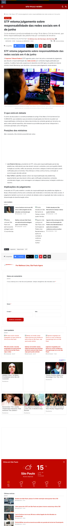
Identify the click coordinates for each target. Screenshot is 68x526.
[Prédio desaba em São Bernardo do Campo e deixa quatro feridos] (40, 212)
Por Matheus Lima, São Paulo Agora (29, 265)
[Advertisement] (34, 149)
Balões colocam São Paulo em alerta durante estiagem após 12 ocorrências (23, 222)
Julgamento (12, 249)
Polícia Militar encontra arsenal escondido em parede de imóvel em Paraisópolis (39, 506)
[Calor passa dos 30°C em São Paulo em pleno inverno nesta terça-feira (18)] (9, 493)
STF (26, 249)
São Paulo (12, 14)
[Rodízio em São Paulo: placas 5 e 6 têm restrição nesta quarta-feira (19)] (9, 485)
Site (36, 311)
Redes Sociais (20, 249)
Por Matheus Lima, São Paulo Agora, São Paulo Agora (41, 39)
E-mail (9, 311)
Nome (9, 304)
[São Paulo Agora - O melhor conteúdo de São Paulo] (34, 6)
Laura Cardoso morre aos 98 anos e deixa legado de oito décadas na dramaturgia (23, 210)
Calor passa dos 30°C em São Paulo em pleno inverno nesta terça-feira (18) (37, 490)
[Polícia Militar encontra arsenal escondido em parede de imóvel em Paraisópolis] (9, 509)
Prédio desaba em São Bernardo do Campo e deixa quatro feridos (54, 210)
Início (6, 14)
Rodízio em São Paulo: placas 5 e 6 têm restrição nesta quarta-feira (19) (36, 482)
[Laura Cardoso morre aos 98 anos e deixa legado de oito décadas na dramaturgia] (9, 209)
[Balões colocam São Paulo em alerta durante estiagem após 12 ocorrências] (9, 226)
